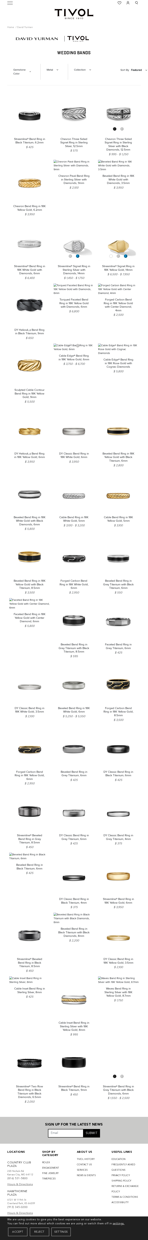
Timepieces (49, 1179)
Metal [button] (50, 69)
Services (82, 1170)
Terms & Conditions (125, 1197)
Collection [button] (80, 69)
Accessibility (120, 1202)
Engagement (50, 1168)
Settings (61, 1232)
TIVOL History (86, 1159)
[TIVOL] (74, 13)
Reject (39, 1232)
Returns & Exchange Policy (125, 1189)
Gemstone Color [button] (19, 71)
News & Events (86, 1175)
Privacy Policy (121, 1175)
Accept (17, 1232)
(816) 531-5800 (17, 1178)
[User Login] (128, 3)
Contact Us (84, 1165)
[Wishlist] (119, 3)
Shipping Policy (121, 1181)
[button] (136, 3)
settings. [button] (119, 1223)
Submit (92, 1133)
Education (119, 1159)
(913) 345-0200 (17, 1207)
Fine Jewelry (50, 1173)
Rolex (46, 1162)
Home (10, 27)
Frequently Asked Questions (123, 1167)
